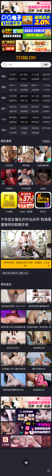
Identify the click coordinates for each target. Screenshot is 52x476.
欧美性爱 (46, 96)
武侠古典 (46, 117)
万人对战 (35, 74)
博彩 (3, 76)
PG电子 (13, 74)
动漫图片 (46, 106)
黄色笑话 (35, 122)
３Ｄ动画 (46, 85)
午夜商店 (24, 128)
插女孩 (13, 128)
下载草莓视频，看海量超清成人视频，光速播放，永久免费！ (26, 264)
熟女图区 (35, 111)
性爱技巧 (46, 122)
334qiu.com (26, 57)
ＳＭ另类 (46, 89)
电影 (3, 97)
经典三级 (24, 100)
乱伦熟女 (35, 100)
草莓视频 (35, 128)
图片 (3, 108)
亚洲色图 (24, 106)
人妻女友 (35, 117)
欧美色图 (35, 106)
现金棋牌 (35, 79)
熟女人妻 (13, 89)
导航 (3, 130)
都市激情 (13, 117)
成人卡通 (35, 96)
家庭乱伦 (24, 117)
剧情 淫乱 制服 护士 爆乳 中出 (15, 273)
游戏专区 (46, 74)
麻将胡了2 (13, 79)
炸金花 (24, 79)
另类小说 (24, 122)
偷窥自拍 (13, 106)
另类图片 (46, 111)
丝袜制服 (24, 89)
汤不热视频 (46, 128)
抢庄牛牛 (46, 79)
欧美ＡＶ (35, 85)
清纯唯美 (24, 111)
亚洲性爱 (13, 96)
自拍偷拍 (24, 85)
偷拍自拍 (24, 96)
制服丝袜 (13, 100)
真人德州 (24, 74)
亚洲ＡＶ (13, 85)
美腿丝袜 (13, 111)
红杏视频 (13, 132)
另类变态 (46, 100)
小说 (3, 119)
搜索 (46, 64)
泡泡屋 (24, 132)
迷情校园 (13, 122)
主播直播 (35, 89)
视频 (3, 87)
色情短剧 (35, 132)
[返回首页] (48, 470)
